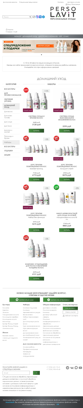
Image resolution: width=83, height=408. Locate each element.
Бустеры (6, 305)
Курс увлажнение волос (31, 326)
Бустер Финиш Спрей (10, 324)
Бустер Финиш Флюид (10, 326)
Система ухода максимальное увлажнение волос (67, 118)
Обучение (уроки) (8, 100)
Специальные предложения (28, 2)
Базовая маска (8, 335)
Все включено (28, 315)
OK (58, 404)
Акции (7, 155)
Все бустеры (9, 89)
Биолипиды (6, 321)
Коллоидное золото (10, 319)
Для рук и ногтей (8, 131)
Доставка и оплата (74, 2)
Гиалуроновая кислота (11, 315)
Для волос (8, 111)
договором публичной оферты (22, 383)
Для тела (8, 126)
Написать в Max (25, 300)
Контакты (61, 2)
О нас (66, 36)
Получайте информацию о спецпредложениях (15, 368)
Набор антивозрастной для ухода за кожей (66, 214)
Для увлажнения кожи (30, 333)
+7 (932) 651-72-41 (53, 367)
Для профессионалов (12, 94)
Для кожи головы (8, 117)
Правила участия (70, 312)
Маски (5, 332)
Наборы (7, 142)
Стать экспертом (70, 308)
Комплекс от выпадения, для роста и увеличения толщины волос (36, 266)
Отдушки (8, 151)
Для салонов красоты (10, 2)
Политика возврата (49, 310)
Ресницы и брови (8, 137)
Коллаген (6, 308)
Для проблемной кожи (31, 335)
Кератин (6, 310)
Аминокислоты (8, 328)
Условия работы (28, 347)
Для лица (8, 122)
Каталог (17, 36)
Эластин (6, 312)
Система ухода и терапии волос (36, 117)
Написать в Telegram (59, 300)
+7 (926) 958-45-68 (53, 369)
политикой (10, 402)
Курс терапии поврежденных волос (36, 165)
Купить (36, 131)
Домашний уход (30, 36)
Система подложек (30, 308)
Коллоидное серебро (10, 317)
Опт (60, 36)
